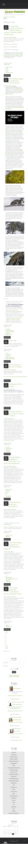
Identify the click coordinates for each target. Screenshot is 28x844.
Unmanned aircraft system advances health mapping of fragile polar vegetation (13, 55)
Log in (14, 672)
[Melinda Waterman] (11, 719)
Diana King (10, 418)
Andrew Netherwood (16, 704)
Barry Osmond (17, 731)
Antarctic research (13, 761)
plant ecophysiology (10, 358)
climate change (14, 770)
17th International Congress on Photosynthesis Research (13, 545)
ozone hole (14, 791)
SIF (13, 804)
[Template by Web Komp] (5, 843)
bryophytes (14, 763)
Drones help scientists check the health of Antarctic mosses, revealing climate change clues (13, 30)
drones (7, 70)
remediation (8, 496)
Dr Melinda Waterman (16, 728)
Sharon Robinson (12, 37)
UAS (7, 68)
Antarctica (8, 333)
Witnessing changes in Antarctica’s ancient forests (16, 81)
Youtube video (14, 47)
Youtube (11, 527)
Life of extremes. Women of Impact (15, 366)
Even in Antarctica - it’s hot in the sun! (16, 702)
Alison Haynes (11, 389)
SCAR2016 (8, 451)
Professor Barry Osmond (16, 740)
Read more (6, 44)
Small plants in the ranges (15, 385)
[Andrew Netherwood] (10, 704)
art (6, 493)
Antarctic (8, 447)
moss (7, 71)
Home (6, 13)
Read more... (7, 75)
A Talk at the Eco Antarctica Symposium (15, 504)
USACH (13, 811)
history (7, 492)
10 (6, 645)
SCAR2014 (13, 798)
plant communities (10, 357)
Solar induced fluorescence (12, 578)
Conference (8, 581)
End (6, 648)
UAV (14, 809)
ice (6, 494)
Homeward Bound (19, 89)
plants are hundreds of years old (14, 151)
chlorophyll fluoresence (13, 768)
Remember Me (13, 669)
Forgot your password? (14, 675)
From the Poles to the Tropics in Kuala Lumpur (16, 413)
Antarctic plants (14, 759)
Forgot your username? (14, 676)
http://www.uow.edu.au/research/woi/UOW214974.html (15, 376)
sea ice (13, 800)
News (10, 63)
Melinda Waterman (17, 719)
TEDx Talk (12, 341)
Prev (7, 632)
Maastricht (8, 580)
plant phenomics (9, 72)
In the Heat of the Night (16, 717)
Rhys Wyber (11, 551)
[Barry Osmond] (12, 731)
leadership (14, 783)
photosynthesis (9, 577)
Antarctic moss (9, 67)
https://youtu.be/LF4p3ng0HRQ (15, 311)
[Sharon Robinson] (11, 688)
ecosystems (8, 354)
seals (13, 802)
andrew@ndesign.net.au (15, 708)
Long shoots (13, 787)
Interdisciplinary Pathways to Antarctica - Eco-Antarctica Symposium (12, 460)
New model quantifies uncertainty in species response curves (12, 591)
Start (7, 630)
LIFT (7, 576)
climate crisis (13, 772)
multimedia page (7, 524)
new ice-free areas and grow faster (14, 108)
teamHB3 (8, 329)
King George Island (14, 781)
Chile (13, 765)
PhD (14, 794)
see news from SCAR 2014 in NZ (13, 439)
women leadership (10, 331)
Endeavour (13, 776)
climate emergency (14, 774)
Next (7, 647)
